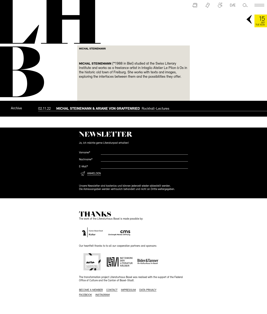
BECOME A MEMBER (91, 290)
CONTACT (112, 290)
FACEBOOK (85, 295)
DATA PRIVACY (147, 290)
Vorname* (84, 152)
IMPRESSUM (128, 290)
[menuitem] (152, 108)
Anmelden (94, 173)
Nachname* (86, 159)
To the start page (48, 21)
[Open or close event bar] (249, 19)
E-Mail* (83, 166)
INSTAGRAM (102, 295)
